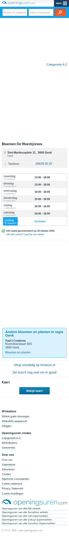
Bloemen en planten (18, 352)
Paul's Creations (15, 340)
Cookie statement (12, 483)
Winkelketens (9, 442)
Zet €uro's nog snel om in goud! (34, 372)
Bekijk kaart (34, 391)
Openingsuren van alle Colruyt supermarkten (27, 519)
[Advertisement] (34, 39)
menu (59, 3)
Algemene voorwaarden (15, 478)
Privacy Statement (12, 488)
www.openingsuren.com (31, 530)
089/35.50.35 (44, 163)
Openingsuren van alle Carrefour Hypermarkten (28, 523)
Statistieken (8, 464)
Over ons (7, 459)
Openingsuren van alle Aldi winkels (21, 508)
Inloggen (7, 425)
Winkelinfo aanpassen (14, 421)
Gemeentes (8, 447)
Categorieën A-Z (57, 64)
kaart (10, 155)
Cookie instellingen (12, 493)
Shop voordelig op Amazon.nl (34, 365)
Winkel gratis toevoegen (15, 416)
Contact (6, 474)
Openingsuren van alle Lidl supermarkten (25, 515)
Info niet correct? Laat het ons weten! (25, 234)
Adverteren (8, 469)
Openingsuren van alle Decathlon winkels (25, 512)
